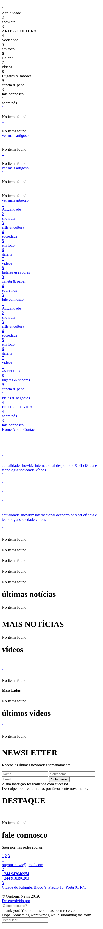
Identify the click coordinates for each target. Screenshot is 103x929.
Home (7, 429)
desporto (63, 465)
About (17, 429)
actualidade (11, 465)
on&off (76, 465)
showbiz (27, 465)
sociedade (27, 470)
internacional (45, 465)
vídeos (41, 470)
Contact (30, 429)
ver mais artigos (15, 135)
